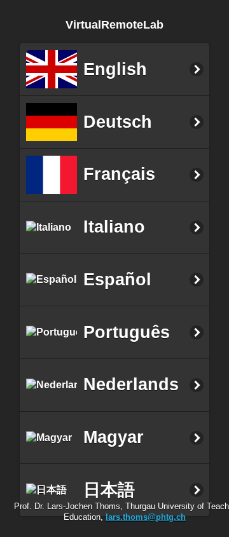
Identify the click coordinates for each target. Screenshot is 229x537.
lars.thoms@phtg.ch (146, 517)
